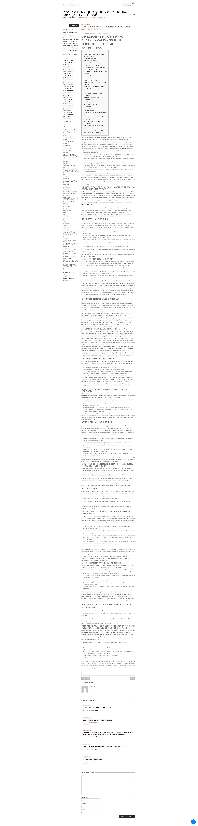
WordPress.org (66, 280)
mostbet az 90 (66, 186)
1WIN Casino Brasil (67, 137)
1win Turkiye (66, 143)
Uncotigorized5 (66, 248)
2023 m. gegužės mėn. (68, 84)
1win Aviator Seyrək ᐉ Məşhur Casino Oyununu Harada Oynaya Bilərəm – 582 (71, 131)
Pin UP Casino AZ (67, 225)
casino (64, 174)
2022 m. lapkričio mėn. (68, 95)
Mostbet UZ (66, 205)
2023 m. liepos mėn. (67, 81)
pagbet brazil (66, 214)
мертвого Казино (88, 127)
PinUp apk (65, 238)
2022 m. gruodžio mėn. (68, 94)
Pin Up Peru (65, 229)
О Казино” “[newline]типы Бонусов (92, 104)
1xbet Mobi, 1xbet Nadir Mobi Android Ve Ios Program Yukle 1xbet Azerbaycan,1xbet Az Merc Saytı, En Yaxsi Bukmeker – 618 (71, 156)
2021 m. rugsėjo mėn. (68, 107)
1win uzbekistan (66, 145)
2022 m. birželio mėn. (68, 103)
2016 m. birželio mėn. (68, 116)
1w (63, 128)
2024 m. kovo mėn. (67, 75)
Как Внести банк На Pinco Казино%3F (93, 129)
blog (64, 167)
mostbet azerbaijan (67, 189)
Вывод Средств (87, 106)
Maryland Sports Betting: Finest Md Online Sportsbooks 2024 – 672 (70, 181)
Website (83, 809)
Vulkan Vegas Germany (68, 256)
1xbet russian (66, 163)
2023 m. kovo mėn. (67, 88)
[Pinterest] (127, 673)
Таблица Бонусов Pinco (89, 101)
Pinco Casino (87, 119)
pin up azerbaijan (67, 220)
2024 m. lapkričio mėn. (68, 60)
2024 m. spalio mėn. (67, 62)
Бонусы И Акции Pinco (89, 110)
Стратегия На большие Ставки (91, 80)
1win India (65, 139)
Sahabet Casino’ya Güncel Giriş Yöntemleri (97, 708)
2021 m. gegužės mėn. (68, 108)
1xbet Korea (66, 152)
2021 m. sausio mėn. (67, 112)
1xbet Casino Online (68, 150)
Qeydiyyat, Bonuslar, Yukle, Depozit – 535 (69, 241)
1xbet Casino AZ (67, 149)
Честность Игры (88, 75)
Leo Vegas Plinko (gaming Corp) (91, 65)
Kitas (132, 678)
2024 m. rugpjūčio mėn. (68, 66)
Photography (66, 216)
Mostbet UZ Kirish (67, 208)
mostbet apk (66, 184)
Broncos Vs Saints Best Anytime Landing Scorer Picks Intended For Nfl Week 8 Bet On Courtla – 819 (71, 170)
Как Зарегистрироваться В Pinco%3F (93, 62)
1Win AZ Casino (67, 134)
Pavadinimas (84, 797)
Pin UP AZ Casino (67, 218)
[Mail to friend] (133, 673)
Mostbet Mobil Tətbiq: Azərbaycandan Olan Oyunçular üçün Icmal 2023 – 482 (71, 198)
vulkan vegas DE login (68, 251)
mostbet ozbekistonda (68, 201)
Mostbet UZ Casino (67, 207)
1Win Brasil (65, 136)
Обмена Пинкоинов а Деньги (91, 69)
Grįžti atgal (132, 14)
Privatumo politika (91, 5)
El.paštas (83, 803)
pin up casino (66, 223)
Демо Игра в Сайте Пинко (90, 58)
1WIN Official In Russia (68, 141)
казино (64, 268)
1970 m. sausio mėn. (67, 118)
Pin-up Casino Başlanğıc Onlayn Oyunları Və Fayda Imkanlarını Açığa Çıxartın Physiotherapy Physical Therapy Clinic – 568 (71, 232)
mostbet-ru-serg (67, 210)
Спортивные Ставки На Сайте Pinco (92, 64)
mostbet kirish (66, 195)
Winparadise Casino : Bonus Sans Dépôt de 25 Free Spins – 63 (70, 261)
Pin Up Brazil (66, 221)
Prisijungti (65, 274)
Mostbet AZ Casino (67, 188)
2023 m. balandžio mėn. (68, 86)
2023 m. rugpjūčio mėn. (68, 79)
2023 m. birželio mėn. (68, 82)
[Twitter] (120, 673)
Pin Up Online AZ (67, 227)
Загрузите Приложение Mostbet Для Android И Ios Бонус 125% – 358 (69, 265)
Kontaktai (110, 5)
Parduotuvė (101, 5)
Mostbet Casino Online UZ (69, 193)
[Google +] (130, 673)
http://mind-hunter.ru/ (86, 204)
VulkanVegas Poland (68, 258)
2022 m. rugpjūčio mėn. (68, 101)
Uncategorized (71, 17)
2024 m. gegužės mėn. (68, 71)
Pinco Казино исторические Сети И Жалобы (94, 67)
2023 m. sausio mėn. (67, 92)
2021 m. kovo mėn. (67, 110)
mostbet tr (65, 203)
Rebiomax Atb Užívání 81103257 (93, 759)
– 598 (64, 126)
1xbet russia (65, 161)
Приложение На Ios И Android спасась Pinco (94, 103)
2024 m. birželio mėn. (68, 69)
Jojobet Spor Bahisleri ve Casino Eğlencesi (97, 720)
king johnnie (66, 178)
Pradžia (64, 17)
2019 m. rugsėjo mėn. (68, 114)
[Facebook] (123, 673)
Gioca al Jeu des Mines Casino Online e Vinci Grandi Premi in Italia (105, 747)
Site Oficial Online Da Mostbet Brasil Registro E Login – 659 (70, 244)
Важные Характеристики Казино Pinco (93, 125)
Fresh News (65, 176)
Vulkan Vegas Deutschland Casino (69, 254)
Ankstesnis (86, 678)
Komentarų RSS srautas (68, 278)
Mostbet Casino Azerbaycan (70, 191)
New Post (65, 212)
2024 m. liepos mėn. (67, 68)
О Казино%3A (87, 108)
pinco (64, 236)
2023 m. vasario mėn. (68, 90)
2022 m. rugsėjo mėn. (68, 99)
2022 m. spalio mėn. (67, 97)
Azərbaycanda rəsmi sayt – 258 (70, 165)
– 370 (64, 124)
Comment (83, 775)
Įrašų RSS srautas (67, 276)
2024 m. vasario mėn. (68, 77)
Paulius (100, 29)
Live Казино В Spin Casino (90, 60)
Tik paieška (74, 25)
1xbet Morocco (66, 159)
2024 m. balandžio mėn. (68, 73)
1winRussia (65, 147)
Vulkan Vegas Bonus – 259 (69, 249)
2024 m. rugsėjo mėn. (68, 64)
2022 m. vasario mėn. (68, 105)
